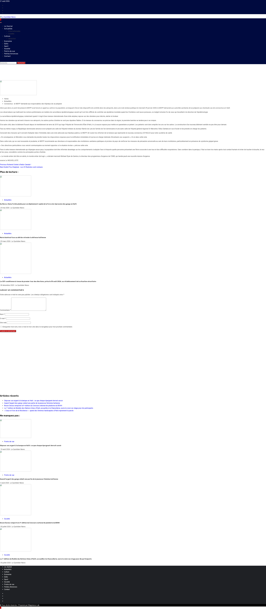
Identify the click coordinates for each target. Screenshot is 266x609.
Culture (7, 36)
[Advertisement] (62, 348)
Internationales (14, 31)
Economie (8, 41)
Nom (2, 314)
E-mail (3, 318)
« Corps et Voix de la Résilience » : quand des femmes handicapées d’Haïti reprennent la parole (38, 411)
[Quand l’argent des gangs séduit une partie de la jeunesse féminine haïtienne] (15, 471)
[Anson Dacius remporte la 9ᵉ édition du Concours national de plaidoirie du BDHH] (15, 515)
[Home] (0, 20)
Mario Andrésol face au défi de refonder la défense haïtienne (23, 237)
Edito (6, 44)
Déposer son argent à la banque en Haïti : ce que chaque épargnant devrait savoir (33, 401)
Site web (3, 323)
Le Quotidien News (18, 79)
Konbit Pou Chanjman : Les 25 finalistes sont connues (21, 167)
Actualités (8, 29)
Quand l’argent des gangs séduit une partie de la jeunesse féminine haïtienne (32, 403)
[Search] (0, 60)
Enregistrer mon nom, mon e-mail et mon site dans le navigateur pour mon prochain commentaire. (37, 327)
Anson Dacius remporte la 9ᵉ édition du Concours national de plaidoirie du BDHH (33, 406)
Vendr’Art (12, 39)
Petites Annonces (11, 54)
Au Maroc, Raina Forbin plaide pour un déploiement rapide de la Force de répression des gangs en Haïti (38, 204)
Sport (6, 46)
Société (7, 49)
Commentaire (5, 310)
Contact (7, 56)
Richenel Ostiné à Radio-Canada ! (15, 165)
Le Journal (8, 26)
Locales (11, 34)
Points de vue (9, 51)
